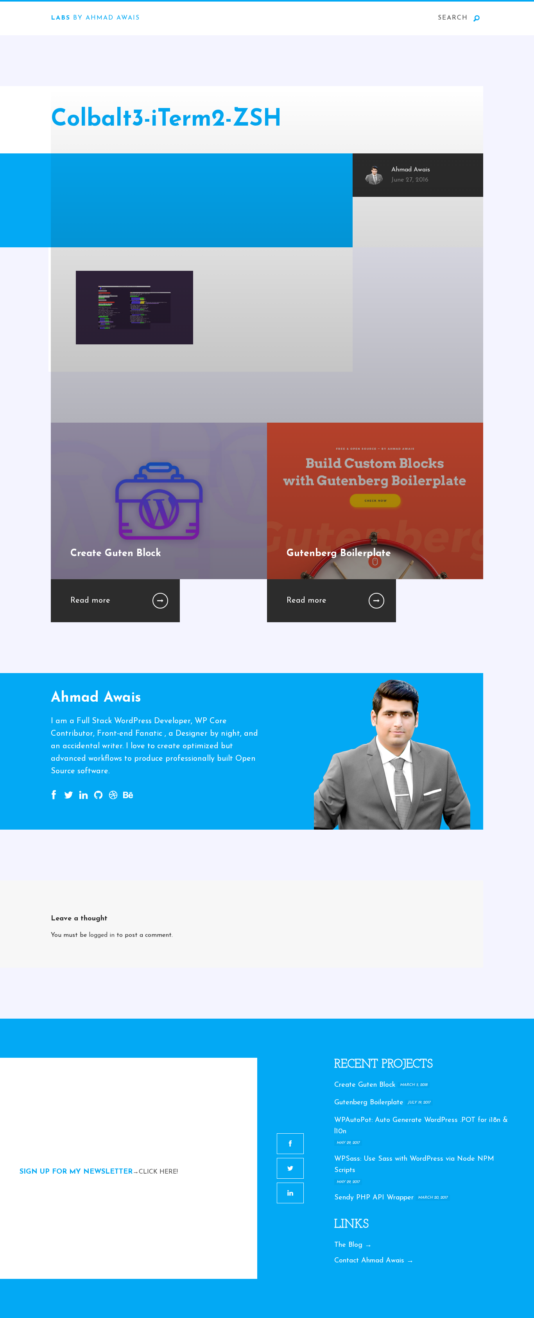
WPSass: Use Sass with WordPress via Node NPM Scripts (414, 1165)
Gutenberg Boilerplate (368, 1102)
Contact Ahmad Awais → (374, 1260)
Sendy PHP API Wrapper (374, 1197)
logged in (102, 935)
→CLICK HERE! (155, 1172)
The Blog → (353, 1245)
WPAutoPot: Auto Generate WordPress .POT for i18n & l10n (421, 1126)
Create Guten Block (365, 1085)
